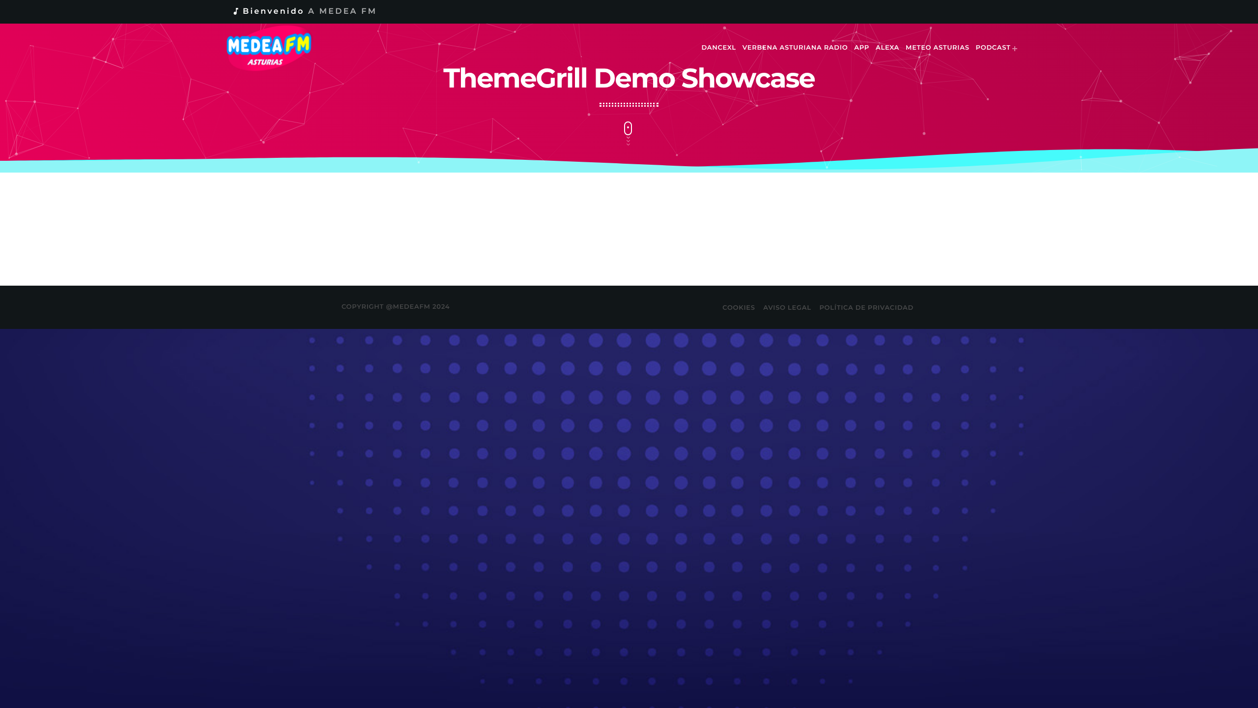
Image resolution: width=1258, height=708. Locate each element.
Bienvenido (304, 11)
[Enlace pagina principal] (276, 48)
